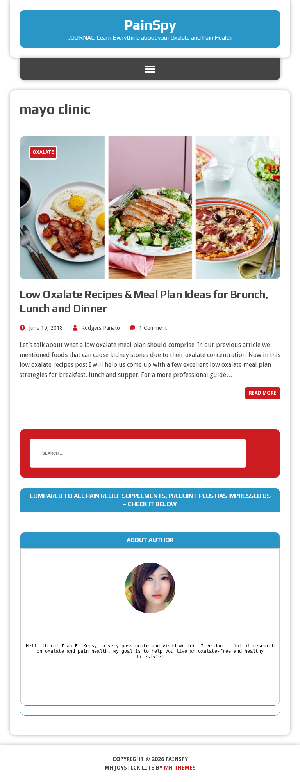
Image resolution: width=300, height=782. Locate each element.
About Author (150, 540)
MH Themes (180, 767)
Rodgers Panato (100, 328)
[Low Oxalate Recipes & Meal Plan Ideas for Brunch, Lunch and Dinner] (150, 274)
